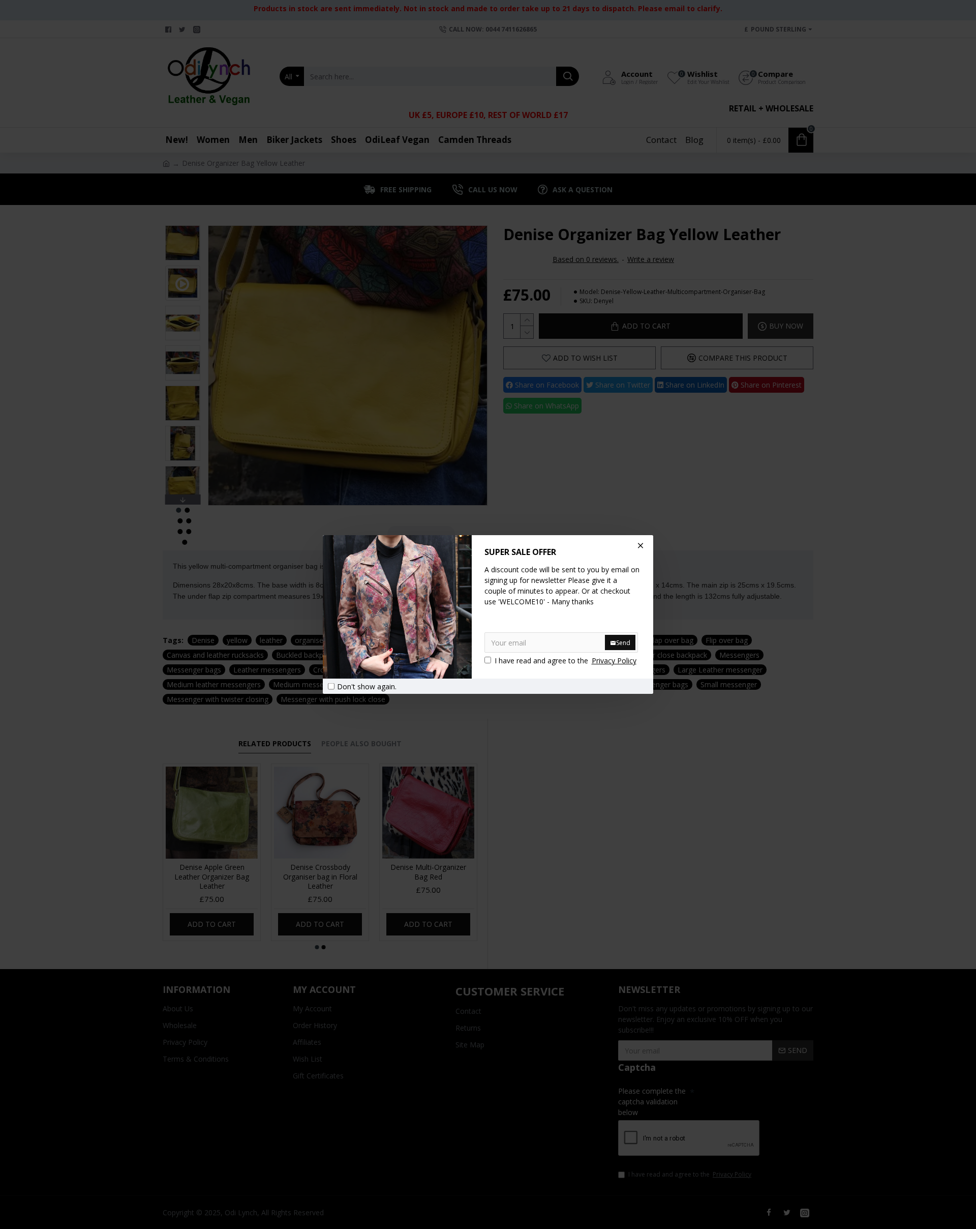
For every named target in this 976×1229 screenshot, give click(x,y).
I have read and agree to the (565, 660)
